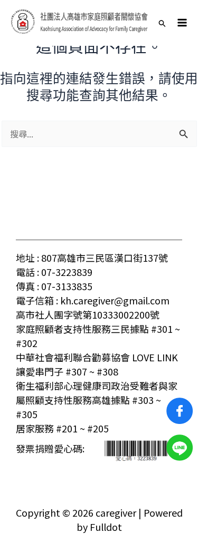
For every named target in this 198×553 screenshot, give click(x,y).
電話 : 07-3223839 (54, 272)
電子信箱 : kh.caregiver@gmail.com (92, 300)
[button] (162, 22)
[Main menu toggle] (182, 22)
